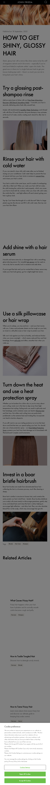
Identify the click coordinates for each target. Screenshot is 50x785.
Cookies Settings (25, 767)
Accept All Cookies (25, 781)
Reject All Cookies (25, 774)
